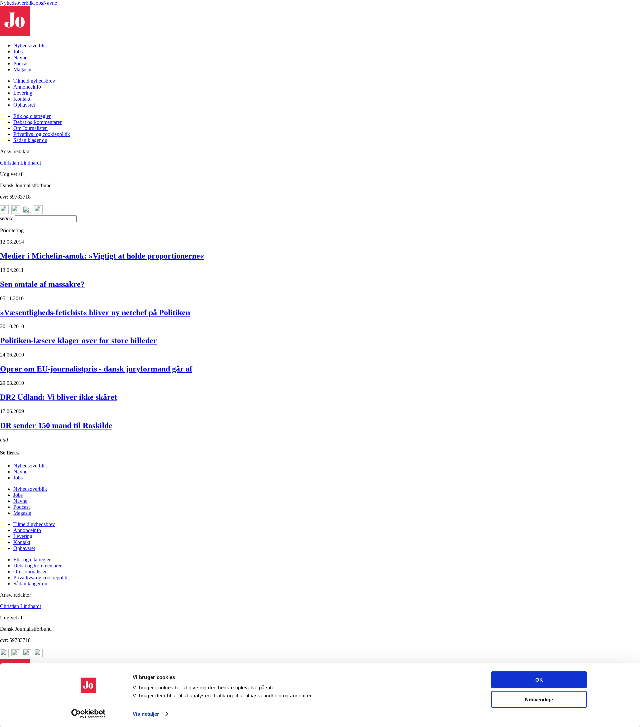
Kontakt (21, 99)
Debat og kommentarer (37, 122)
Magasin (22, 69)
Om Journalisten (30, 128)
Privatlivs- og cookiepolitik (41, 134)
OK (539, 680)
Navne (50, 3)
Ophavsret (24, 105)
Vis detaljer (146, 714)
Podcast (21, 63)
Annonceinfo (27, 87)
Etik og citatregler (32, 116)
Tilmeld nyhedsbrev (34, 81)
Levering (22, 93)
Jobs (38, 3)
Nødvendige (539, 699)
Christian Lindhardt (20, 163)
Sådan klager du (30, 140)
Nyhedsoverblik (17, 3)
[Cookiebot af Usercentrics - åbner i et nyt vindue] (88, 714)
